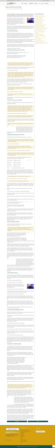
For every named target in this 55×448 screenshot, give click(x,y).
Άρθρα (43, 3)
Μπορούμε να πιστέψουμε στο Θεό (40, 15)
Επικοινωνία (46, 3)
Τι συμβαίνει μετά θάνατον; (39, 41)
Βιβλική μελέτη (22, 433)
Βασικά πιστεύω (23, 432)
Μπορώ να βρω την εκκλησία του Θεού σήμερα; (42, 42)
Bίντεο (40, 3)
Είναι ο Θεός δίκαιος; (38, 39)
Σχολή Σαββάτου (31, 3)
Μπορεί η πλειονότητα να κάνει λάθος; (40, 38)
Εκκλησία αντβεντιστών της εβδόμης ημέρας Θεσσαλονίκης (30, 446)
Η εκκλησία (25, 3)
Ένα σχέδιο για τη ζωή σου (39, 18)
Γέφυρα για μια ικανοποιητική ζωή (40, 19)
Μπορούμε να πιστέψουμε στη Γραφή (40, 16)
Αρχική (22, 3)
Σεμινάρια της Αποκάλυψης (24, 441)
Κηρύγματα (35, 3)
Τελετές (21, 442)
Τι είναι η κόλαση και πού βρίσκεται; (40, 40)
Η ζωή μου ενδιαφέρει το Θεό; (39, 17)
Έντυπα (21, 438)
